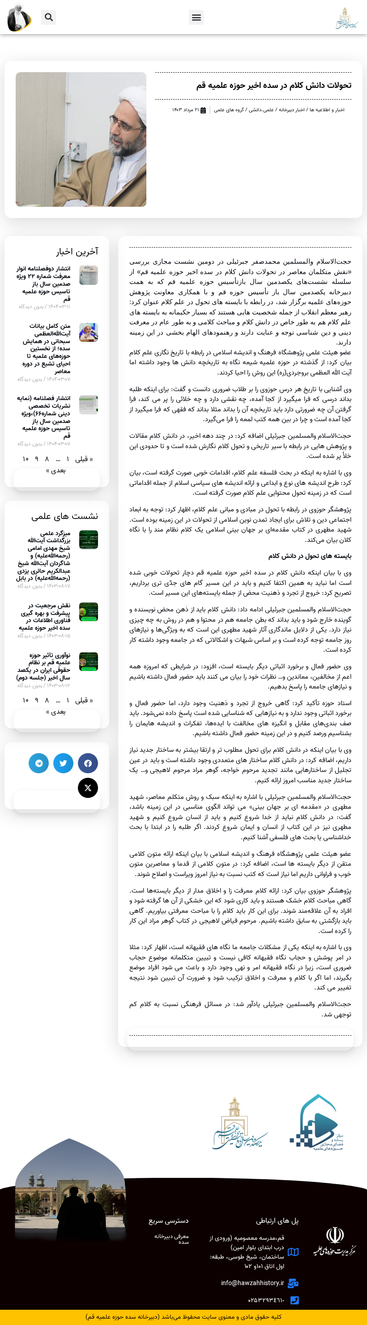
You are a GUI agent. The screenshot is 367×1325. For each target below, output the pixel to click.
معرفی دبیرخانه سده (171, 1239)
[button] (196, 17)
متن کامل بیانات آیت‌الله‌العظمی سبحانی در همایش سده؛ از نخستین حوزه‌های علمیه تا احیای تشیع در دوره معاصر (46, 349)
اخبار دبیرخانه (292, 110)
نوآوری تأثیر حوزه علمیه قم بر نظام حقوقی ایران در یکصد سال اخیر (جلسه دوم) (43, 666)
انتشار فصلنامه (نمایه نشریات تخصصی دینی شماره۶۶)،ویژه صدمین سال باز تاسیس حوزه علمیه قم (43, 417)
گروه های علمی (229, 110)
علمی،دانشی (261, 110)
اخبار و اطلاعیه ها (327, 110)
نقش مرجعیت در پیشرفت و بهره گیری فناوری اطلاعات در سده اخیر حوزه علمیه (44, 617)
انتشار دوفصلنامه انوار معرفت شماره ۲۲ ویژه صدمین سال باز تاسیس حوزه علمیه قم (43, 284)
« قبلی (84, 459)
